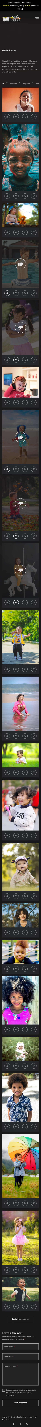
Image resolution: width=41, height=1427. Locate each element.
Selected (13, 84)
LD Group (6, 1420)
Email (21, 6)
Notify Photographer (20, 1319)
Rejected (26, 84)
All (3, 84)
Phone (33, 6)
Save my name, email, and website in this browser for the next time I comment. (21, 1392)
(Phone (12, 6)
